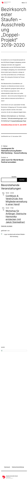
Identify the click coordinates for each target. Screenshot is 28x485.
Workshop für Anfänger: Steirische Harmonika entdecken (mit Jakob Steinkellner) (16, 216)
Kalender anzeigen (6, 226)
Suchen (14, 176)
